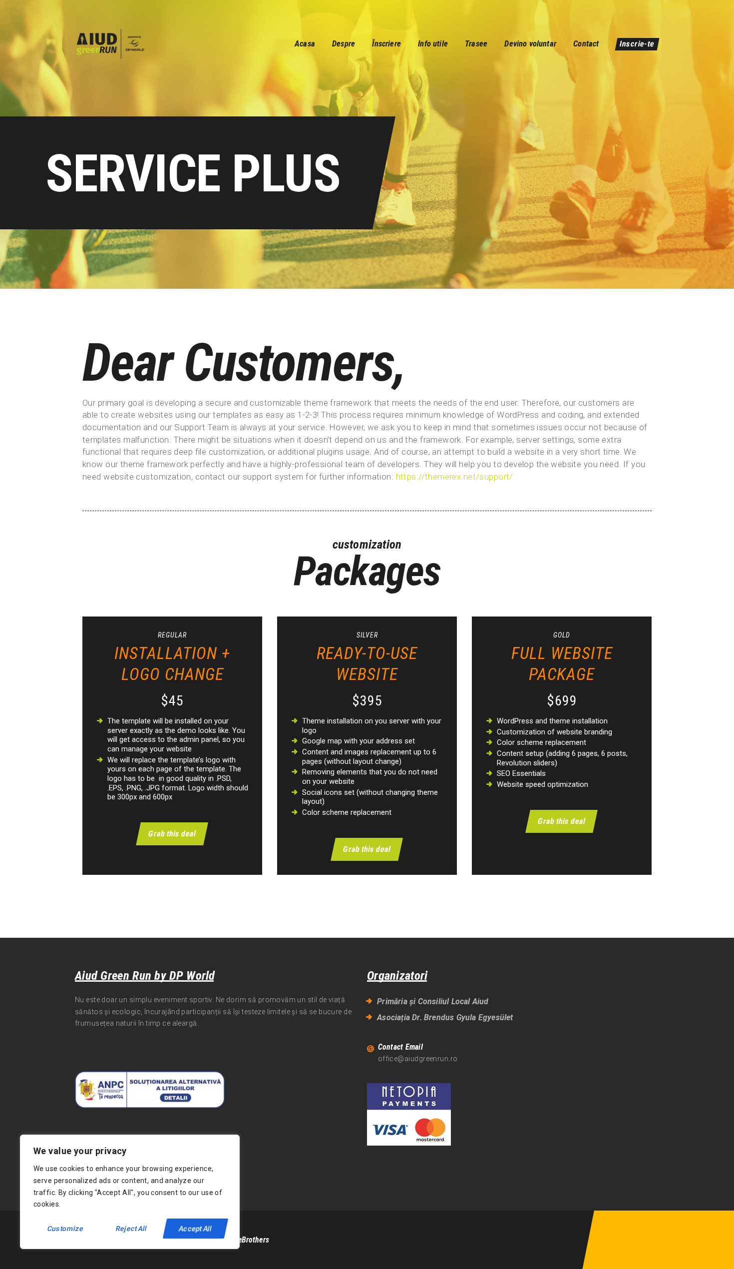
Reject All (131, 1229)
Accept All (195, 1229)
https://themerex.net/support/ (454, 477)
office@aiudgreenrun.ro (418, 1059)
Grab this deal (172, 833)
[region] (130, 1192)
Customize (65, 1229)
